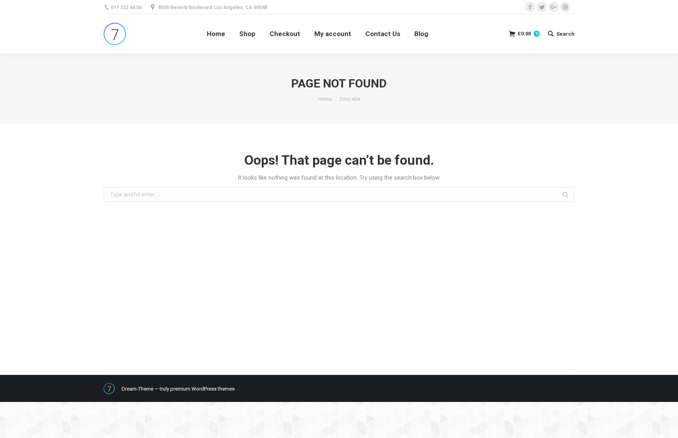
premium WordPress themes (202, 389)
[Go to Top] (665, 425)
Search (565, 34)
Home (325, 99)
